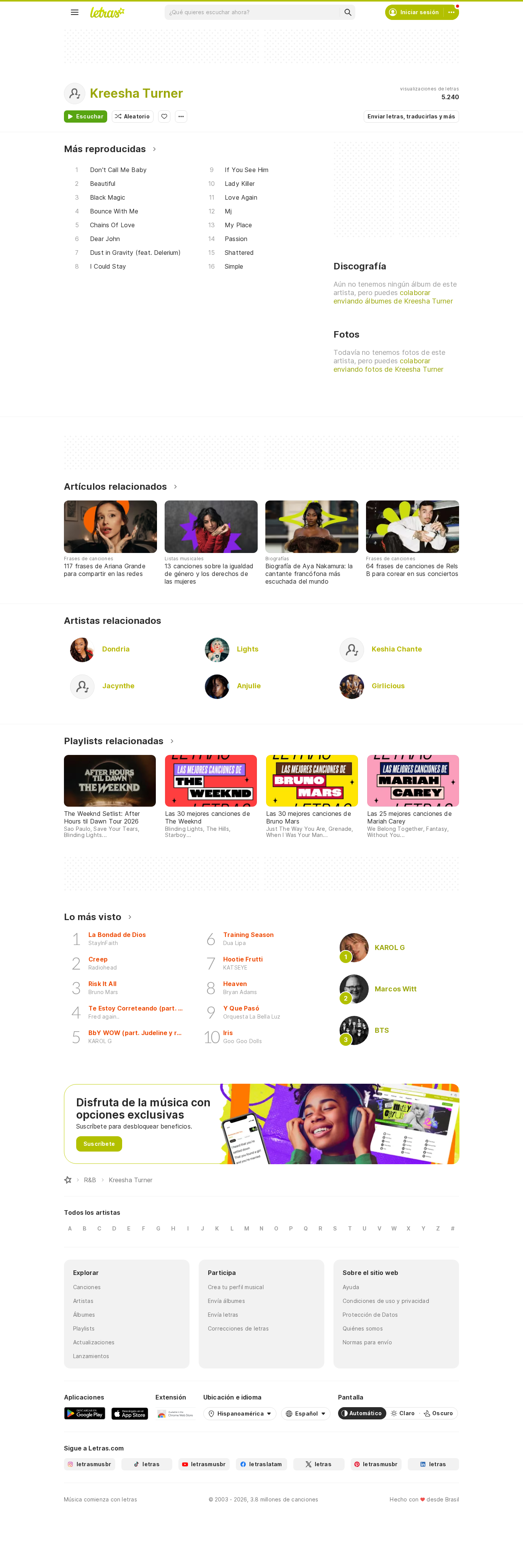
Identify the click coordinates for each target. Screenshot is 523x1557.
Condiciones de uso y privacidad (386, 1301)
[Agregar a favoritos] (164, 116)
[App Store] (129, 1413)
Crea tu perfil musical (236, 1287)
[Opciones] (181, 116)
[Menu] (74, 12)
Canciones (87, 1287)
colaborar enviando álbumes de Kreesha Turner (393, 297)
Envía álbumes (226, 1301)
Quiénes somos (363, 1328)
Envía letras (223, 1314)
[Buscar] (347, 12)
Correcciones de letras (238, 1328)
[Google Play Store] (84, 1413)
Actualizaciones (93, 1342)
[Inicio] (68, 1180)
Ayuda (351, 1287)
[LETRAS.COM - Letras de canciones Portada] (107, 12)
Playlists (84, 1328)
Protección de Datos (370, 1314)
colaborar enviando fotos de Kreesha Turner (388, 365)
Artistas (83, 1301)
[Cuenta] (451, 12)
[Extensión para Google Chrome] (175, 1413)
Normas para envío (367, 1342)
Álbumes (84, 1314)
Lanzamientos (91, 1356)
